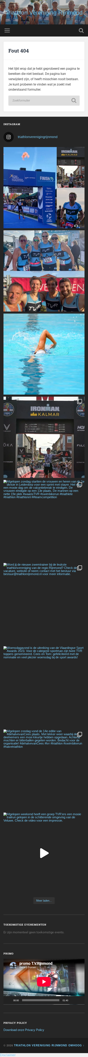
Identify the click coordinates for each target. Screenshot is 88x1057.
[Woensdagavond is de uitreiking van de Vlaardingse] (44, 686)
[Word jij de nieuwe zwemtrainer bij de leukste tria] (44, 354)
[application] (44, 981)
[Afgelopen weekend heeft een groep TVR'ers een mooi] (44, 853)
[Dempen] (73, 1000)
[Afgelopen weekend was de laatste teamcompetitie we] (44, 271)
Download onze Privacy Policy (23, 1030)
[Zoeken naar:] (44, 101)
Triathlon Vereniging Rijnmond (44, 12)
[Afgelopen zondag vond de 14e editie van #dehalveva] (44, 770)
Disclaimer (8, 1055)
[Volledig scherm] (79, 1000)
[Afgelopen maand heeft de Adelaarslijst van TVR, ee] (44, 187)
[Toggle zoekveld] (81, 30)
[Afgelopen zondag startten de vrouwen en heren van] (44, 520)
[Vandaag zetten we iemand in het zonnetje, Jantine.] (44, 437)
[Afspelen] (9, 1000)
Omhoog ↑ (76, 1045)
